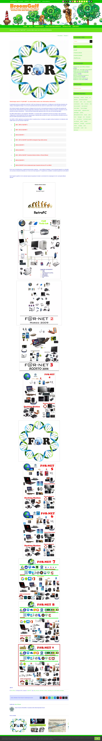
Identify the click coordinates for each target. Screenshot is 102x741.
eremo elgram (76, 108)
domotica (37, 690)
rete (53, 690)
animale (82, 97)
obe (84, 116)
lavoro (75, 116)
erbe (91, 103)
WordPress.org (77, 58)
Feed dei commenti (78, 55)
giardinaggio (76, 112)
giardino (81, 112)
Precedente (60, 35)
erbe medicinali (84, 106)
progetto (85, 121)
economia (86, 103)
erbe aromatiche (77, 106)
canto (81, 101)
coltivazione (89, 101)
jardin (89, 114)
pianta (81, 121)
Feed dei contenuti (78, 52)
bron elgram (76, 101)
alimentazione (76, 97)
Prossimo (66, 35)
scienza (75, 125)
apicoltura (76, 99)
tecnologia (62, 690)
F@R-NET (29, 690)
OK (97, 738)
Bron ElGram (13, 690)
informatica (42, 690)
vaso (85, 127)
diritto (82, 103)
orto (74, 119)
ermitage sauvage (77, 110)
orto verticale (76, 121)
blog (34, 690)
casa (84, 101)
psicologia (82, 123)
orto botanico (79, 119)
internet (45, 690)
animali (86, 97)
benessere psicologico (83, 99)
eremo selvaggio (84, 108)
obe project (88, 116)
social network (56, 690)
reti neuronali (88, 123)
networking (50, 690)
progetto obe (76, 123)
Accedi (75, 50)
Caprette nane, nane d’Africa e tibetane (81, 66)
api (89, 97)
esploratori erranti (85, 110)
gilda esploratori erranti (78, 114)
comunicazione (77, 103)
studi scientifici (76, 127)
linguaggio (80, 116)
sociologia (80, 125)
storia (85, 125)
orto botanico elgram (87, 119)
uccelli (82, 127)
